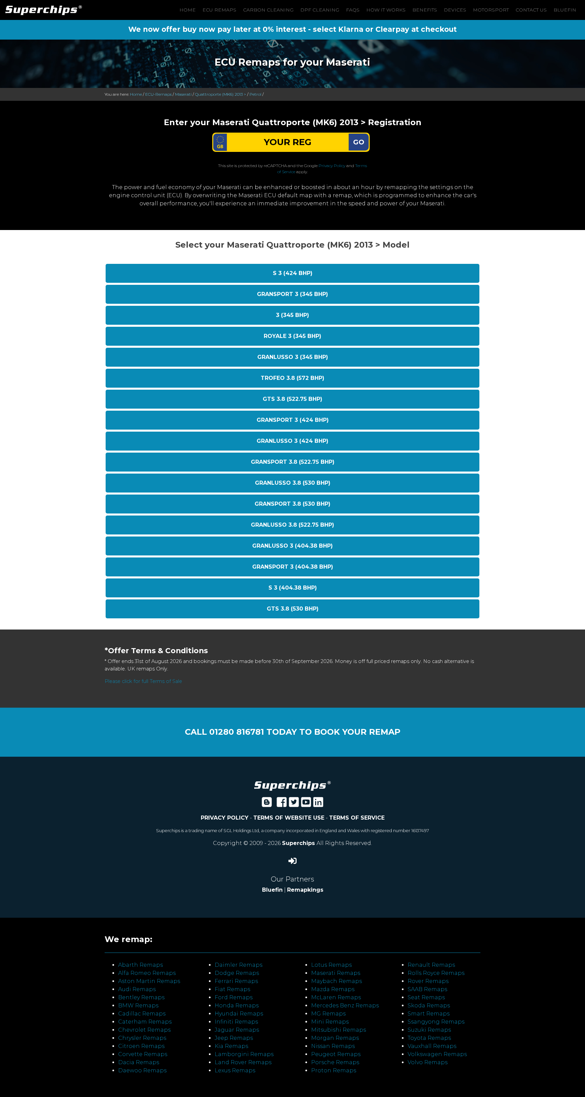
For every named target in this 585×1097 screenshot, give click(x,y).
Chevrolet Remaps (144, 1030)
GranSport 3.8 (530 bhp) (292, 504)
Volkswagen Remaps (437, 1054)
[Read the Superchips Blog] (267, 804)
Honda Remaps (237, 1005)
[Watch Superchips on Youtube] (306, 804)
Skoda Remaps (429, 1005)
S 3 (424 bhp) (292, 273)
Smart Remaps (429, 1013)
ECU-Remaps (158, 94)
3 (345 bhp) (292, 315)
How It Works (386, 10)
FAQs (353, 10)
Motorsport (491, 10)
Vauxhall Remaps (432, 1046)
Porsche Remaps (335, 1062)
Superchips (299, 843)
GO (358, 142)
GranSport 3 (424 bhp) (293, 420)
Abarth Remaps (140, 965)
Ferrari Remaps (236, 981)
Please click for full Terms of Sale (143, 681)
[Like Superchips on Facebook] (281, 804)
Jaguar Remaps (237, 1030)
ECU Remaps (219, 10)
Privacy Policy (332, 165)
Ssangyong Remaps (436, 1022)
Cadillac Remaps (142, 1013)
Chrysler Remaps (142, 1038)
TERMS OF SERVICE (357, 818)
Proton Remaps (333, 1070)
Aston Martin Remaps (149, 981)
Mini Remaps (330, 1022)
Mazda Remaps (332, 989)
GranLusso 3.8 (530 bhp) (292, 483)
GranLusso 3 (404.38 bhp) (292, 546)
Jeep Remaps (234, 1038)
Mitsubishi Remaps (338, 1030)
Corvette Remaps (142, 1054)
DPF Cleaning (319, 10)
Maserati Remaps (335, 973)
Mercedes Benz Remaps (345, 1005)
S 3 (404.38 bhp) (292, 588)
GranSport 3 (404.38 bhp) (292, 567)
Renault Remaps (431, 965)
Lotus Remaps (331, 965)
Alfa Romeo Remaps (147, 973)
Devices (455, 10)
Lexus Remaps (235, 1070)
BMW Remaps (138, 1005)
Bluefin (565, 10)
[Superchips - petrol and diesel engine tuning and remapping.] (292, 785)
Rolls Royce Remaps (436, 973)
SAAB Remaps (427, 989)
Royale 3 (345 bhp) (292, 336)
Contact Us (531, 10)
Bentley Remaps (141, 997)
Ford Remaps (234, 997)
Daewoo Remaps (142, 1070)
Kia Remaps (231, 1046)
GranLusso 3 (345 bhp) (292, 357)
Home (187, 10)
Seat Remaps (426, 997)
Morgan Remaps (335, 1038)
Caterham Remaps (145, 1022)
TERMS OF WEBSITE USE (288, 818)
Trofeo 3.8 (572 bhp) (292, 378)
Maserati (183, 94)
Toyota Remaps (429, 1038)
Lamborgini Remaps (244, 1054)
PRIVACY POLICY (224, 818)
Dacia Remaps (138, 1062)
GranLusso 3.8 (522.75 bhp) (292, 525)
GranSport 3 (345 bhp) (292, 294)
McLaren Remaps (336, 997)
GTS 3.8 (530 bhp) (293, 608)
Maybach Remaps (336, 981)
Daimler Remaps (238, 965)
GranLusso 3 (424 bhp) (292, 441)
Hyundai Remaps (239, 1013)
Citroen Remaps (141, 1046)
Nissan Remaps (333, 1046)
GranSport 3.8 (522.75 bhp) (292, 462)
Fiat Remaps (232, 989)
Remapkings (305, 890)
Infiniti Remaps (236, 1022)
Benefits (424, 10)
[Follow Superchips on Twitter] (294, 804)
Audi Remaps (137, 989)
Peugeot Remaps (336, 1054)
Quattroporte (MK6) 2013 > (220, 94)
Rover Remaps (428, 981)
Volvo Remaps (428, 1062)
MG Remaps (328, 1013)
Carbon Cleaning (268, 10)
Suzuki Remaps (429, 1030)
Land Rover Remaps (243, 1062)
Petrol (255, 94)
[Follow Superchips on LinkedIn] (318, 804)
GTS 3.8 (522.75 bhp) (292, 399)
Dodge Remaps (237, 973)
